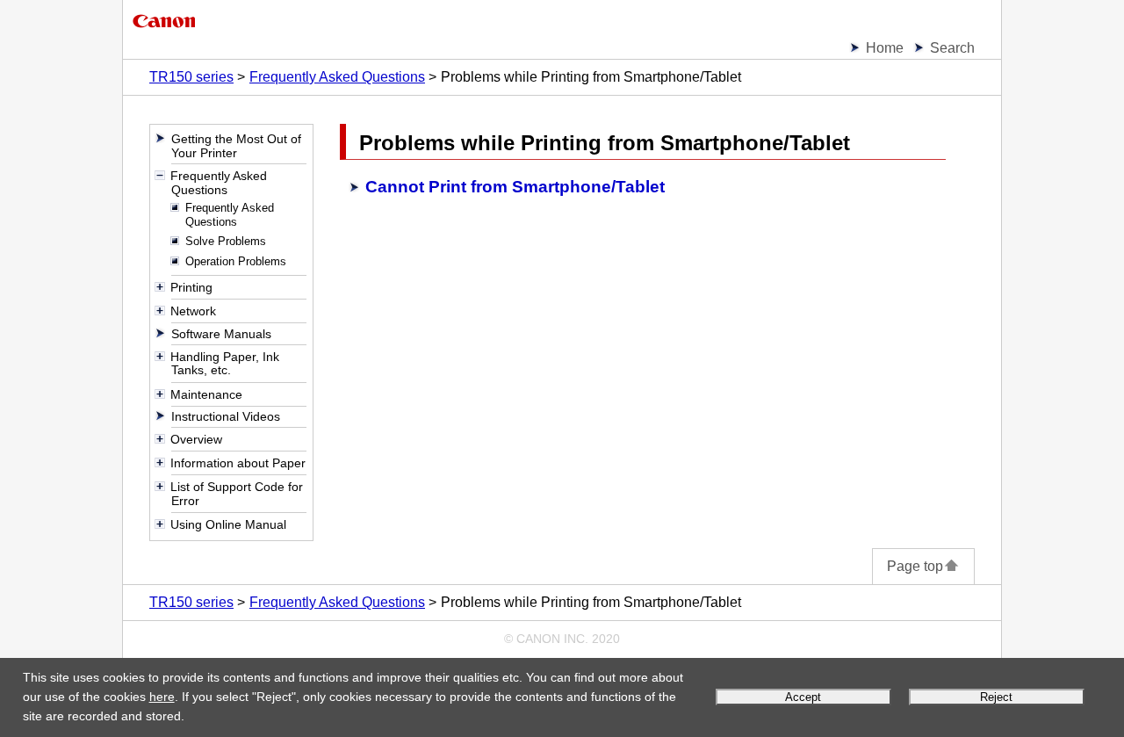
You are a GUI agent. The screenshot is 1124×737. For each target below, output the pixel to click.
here (162, 697)
